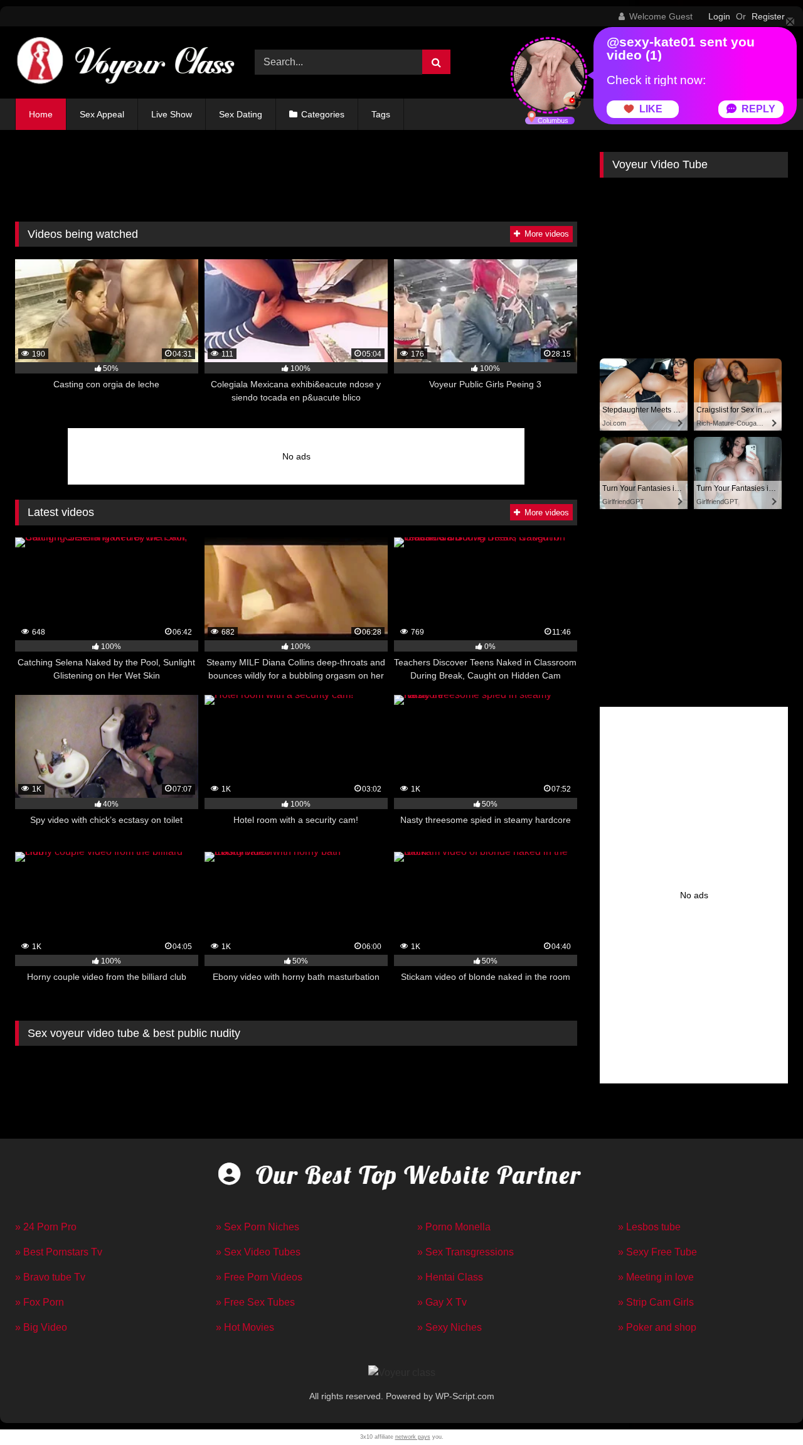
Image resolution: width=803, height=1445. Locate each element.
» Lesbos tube (649, 1227)
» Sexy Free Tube (657, 1252)
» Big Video (41, 1327)
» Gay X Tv (442, 1302)
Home (41, 114)
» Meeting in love (656, 1277)
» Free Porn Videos (259, 1277)
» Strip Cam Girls (656, 1302)
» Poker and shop (657, 1327)
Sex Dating (240, 114)
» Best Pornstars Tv (58, 1252)
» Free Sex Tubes (255, 1302)
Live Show (171, 114)
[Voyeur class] (125, 62)
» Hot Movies (245, 1327)
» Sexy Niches (449, 1327)
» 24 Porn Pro (46, 1227)
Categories (322, 114)
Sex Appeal (102, 114)
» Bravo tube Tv (50, 1277)
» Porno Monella (454, 1227)
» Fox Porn (39, 1302)
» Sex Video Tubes (258, 1252)
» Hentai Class (450, 1277)
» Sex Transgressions (465, 1252)
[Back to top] (764, 1407)
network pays (412, 1437)
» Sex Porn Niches (257, 1227)
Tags (380, 114)
